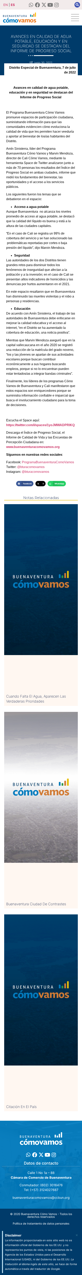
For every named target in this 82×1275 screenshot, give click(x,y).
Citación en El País (21, 1107)
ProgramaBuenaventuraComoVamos (47, 462)
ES (13, 5)
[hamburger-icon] (75, 17)
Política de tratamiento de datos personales (41, 1223)
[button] (77, 5)
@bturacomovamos (31, 467)
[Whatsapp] (31, 4)
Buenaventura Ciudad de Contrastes (36, 904)
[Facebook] (37, 4)
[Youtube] (50, 4)
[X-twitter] (43, 4)
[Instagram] (56, 4)
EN (5, 5)
